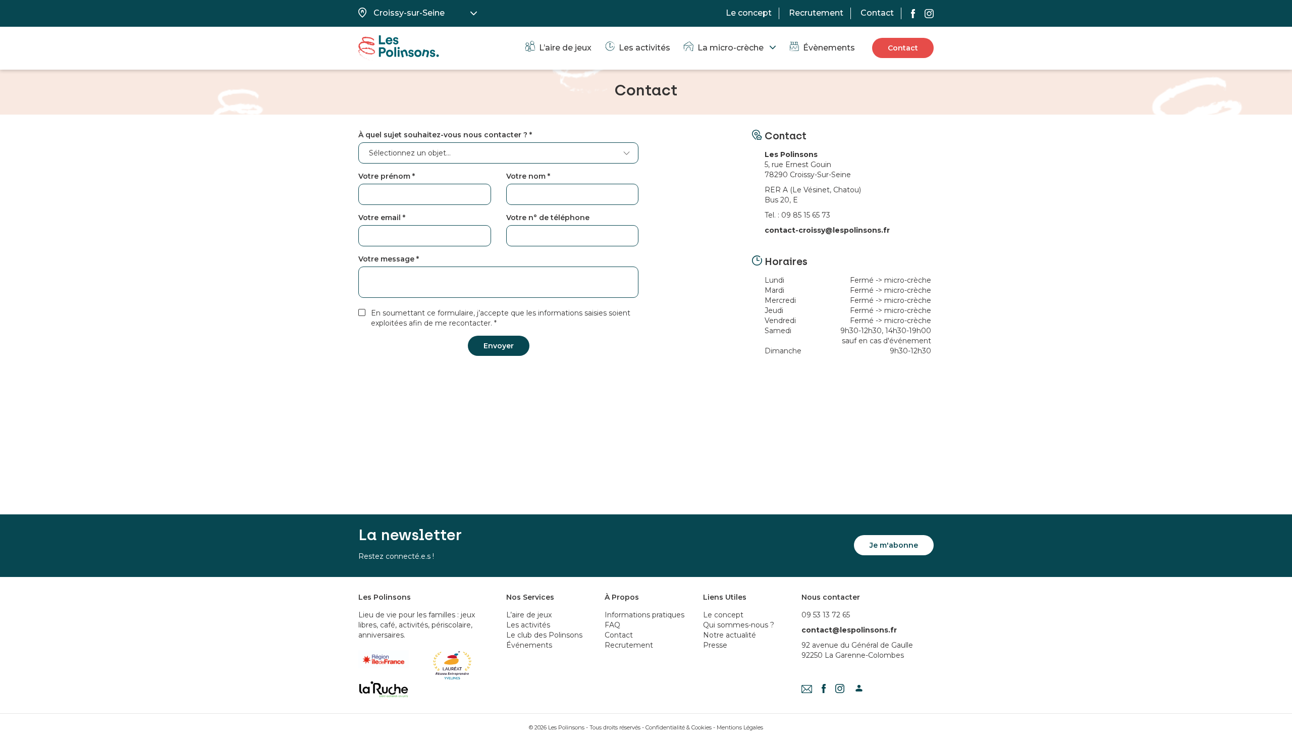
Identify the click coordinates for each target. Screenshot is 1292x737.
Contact (877, 13)
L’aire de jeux (565, 47)
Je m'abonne (894, 545)
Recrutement (816, 13)
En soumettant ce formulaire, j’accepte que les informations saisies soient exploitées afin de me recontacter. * (500, 318)
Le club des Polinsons (544, 635)
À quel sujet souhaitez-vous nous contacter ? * (445, 134)
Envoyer (498, 345)
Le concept (749, 13)
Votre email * (381, 217)
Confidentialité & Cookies (678, 727)
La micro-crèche (730, 47)
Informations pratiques (644, 614)
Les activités (644, 47)
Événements (529, 645)
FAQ (612, 624)
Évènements (829, 47)
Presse (715, 645)
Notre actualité (729, 635)
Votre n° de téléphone (547, 217)
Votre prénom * (386, 176)
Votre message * (388, 259)
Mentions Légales (740, 727)
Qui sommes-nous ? (738, 624)
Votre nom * (528, 176)
